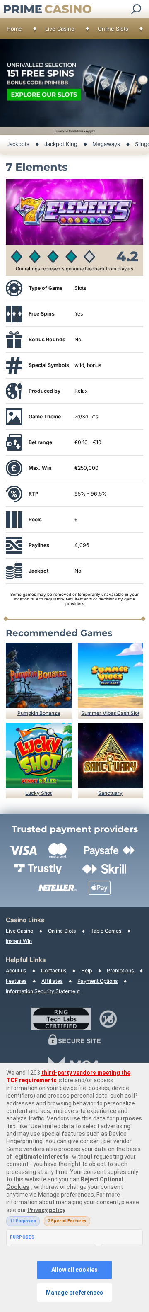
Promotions (120, 970)
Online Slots (113, 28)
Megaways (106, 144)
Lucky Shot (38, 793)
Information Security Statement (43, 991)
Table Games (106, 931)
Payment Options (97, 981)
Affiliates (51, 981)
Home (14, 28)
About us (16, 970)
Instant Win (19, 941)
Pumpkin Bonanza (38, 713)
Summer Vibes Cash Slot (110, 713)
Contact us (53, 970)
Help (86, 970)
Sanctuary (110, 793)
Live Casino (59, 28)
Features (16, 981)
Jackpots (18, 144)
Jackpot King (60, 144)
